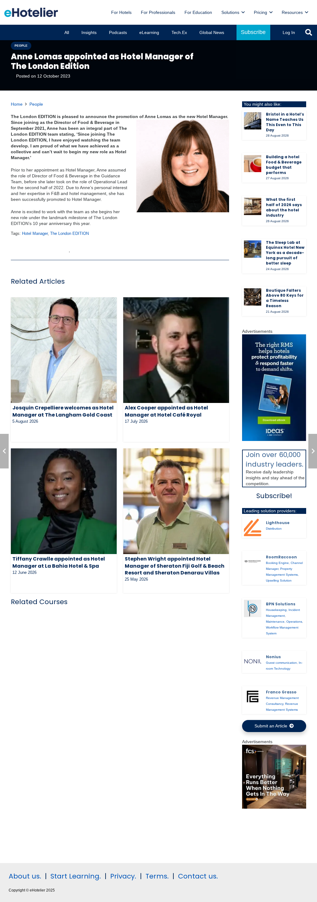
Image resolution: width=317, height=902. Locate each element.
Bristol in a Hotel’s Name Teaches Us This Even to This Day (285, 122)
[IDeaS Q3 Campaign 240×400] (274, 439)
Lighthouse (277, 522)
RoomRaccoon (281, 557)
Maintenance (275, 621)
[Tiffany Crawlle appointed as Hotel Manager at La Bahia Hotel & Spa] (64, 501)
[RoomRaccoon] (252, 561)
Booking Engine (277, 563)
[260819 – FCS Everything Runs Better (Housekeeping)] (274, 807)
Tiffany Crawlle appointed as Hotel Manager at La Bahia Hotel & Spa (58, 562)
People (36, 104)
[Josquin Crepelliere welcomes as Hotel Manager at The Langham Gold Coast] (64, 350)
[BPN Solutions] (252, 608)
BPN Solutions (280, 604)
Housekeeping (276, 610)
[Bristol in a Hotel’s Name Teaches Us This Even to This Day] (252, 120)
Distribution (274, 528)
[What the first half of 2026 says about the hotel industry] (252, 206)
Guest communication (281, 662)
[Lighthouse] (252, 527)
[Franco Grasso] (252, 696)
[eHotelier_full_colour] (31, 12)
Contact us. (198, 876)
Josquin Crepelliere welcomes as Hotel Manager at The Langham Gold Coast (63, 411)
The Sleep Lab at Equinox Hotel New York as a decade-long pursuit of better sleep (285, 253)
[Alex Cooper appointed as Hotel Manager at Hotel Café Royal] (176, 350)
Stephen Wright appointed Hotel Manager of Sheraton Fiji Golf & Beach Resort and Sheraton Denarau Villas (174, 565)
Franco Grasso (281, 692)
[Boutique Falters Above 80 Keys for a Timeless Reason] (252, 297)
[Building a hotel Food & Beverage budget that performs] (252, 163)
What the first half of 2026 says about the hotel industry (284, 207)
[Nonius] (252, 661)
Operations (294, 621)
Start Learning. (75, 876)
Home (17, 104)
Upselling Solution (279, 580)
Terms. (157, 876)
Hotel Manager (35, 233)
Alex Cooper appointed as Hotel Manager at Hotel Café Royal (166, 411)
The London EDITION (69, 233)
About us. (25, 876)
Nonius (273, 656)
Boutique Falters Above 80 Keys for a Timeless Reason (285, 298)
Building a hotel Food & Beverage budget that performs (284, 164)
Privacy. (123, 876)
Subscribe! (274, 496)
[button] (243, 12)
